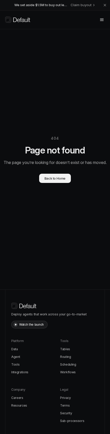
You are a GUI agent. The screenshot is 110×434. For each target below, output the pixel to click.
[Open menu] (102, 20)
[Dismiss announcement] (105, 5)
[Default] (17, 20)
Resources (19, 405)
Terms (65, 405)
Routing (65, 357)
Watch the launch (31, 324)
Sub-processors (72, 421)
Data (14, 349)
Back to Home (55, 178)
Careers (17, 398)
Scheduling (68, 364)
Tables (65, 349)
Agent (15, 357)
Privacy (65, 398)
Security (66, 413)
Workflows (68, 372)
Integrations (19, 372)
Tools (15, 364)
